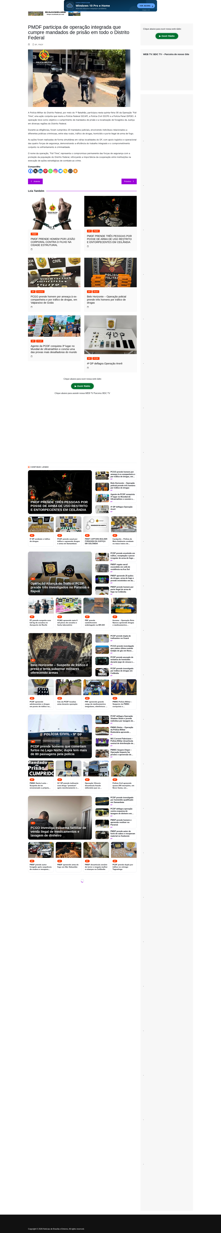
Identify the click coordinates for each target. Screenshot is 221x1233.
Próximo (127, 181)
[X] (35, 171)
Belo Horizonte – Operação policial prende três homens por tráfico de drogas (106, 299)
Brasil (96, 292)
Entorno (40, 292)
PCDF (39, 341)
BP (36, 45)
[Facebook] (30, 171)
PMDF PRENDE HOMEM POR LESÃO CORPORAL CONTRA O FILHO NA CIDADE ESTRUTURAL (53, 242)
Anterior (37, 181)
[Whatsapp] (50, 171)
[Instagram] (55, 171)
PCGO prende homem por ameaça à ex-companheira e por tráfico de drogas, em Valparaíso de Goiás (54, 299)
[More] (75, 171)
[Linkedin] (40, 171)
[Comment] (70, 171)
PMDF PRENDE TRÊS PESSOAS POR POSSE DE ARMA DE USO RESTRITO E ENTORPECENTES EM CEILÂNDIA (109, 239)
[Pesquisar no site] (190, 3)
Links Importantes (61, 4)
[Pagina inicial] (49, 3)
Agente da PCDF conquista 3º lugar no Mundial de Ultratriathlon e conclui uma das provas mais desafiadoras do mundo (54, 349)
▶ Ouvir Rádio (82, 386)
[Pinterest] (45, 171)
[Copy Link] (65, 171)
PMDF (40, 45)
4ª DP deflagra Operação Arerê (104, 363)
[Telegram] (60, 171)
